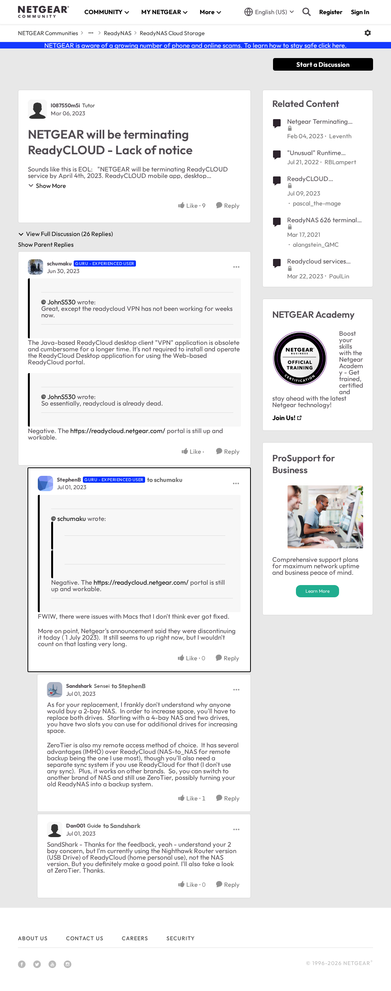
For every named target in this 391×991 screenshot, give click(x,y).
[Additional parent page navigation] (90, 32)
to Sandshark (122, 826)
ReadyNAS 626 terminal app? (322, 220)
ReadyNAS (117, 33)
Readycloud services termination (316, 261)
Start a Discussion (323, 64)
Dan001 (75, 825)
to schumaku (165, 480)
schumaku (59, 263)
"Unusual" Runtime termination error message (314, 153)
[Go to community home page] (43, 12)
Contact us (84, 938)
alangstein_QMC (316, 244)
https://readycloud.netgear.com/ (117, 431)
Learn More (317, 591)
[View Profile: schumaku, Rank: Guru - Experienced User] (35, 267)
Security (180, 938)
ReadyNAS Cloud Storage (172, 33)
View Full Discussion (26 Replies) (69, 234)
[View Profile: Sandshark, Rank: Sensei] (54, 689)
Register (331, 12)
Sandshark (79, 686)
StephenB (69, 479)
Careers (135, 938)
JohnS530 (61, 302)
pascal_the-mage (317, 203)
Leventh (340, 136)
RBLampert (340, 162)
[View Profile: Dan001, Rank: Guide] (54, 829)
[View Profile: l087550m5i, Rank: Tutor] (37, 109)
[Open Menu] (367, 32)
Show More (51, 186)
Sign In (360, 12)
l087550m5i (65, 105)
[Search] (306, 11)
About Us (33, 938)
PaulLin (339, 276)
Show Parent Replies (46, 244)
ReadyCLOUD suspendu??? (307, 179)
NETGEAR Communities (48, 33)
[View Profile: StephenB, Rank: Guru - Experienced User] (45, 483)
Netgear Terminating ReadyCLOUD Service (319, 121)
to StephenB (128, 686)
